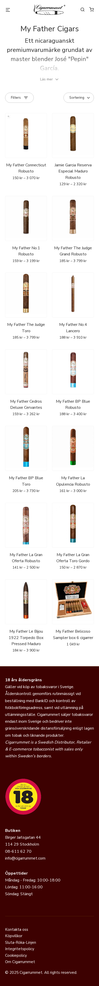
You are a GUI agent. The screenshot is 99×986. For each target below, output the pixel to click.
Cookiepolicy (16, 955)
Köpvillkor (13, 935)
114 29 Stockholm (22, 844)
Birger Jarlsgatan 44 (23, 837)
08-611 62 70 (18, 851)
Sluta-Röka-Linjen (20, 942)
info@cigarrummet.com (25, 858)
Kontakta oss (16, 929)
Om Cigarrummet (20, 961)
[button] (49, 79)
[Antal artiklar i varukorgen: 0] (91, 9)
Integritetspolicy (19, 948)
